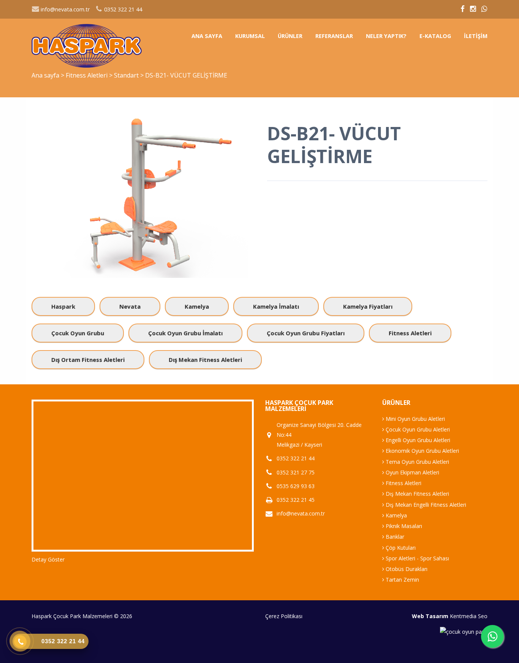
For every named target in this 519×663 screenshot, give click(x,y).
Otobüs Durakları (405, 569)
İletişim (475, 36)
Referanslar (334, 36)
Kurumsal (250, 36)
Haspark (63, 306)
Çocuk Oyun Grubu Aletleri (417, 429)
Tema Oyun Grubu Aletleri (416, 461)
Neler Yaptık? (386, 36)
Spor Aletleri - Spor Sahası (416, 558)
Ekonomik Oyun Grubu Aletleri (421, 450)
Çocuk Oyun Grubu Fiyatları (306, 333)
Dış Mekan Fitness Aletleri (205, 359)
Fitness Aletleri (87, 75)
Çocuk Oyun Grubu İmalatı (185, 333)
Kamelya (197, 306)
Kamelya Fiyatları (367, 306)
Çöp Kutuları (400, 547)
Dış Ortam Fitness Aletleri (88, 359)
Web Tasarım (430, 616)
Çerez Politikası (283, 616)
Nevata (130, 306)
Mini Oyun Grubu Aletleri (414, 418)
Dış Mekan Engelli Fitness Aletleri (425, 504)
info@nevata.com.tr (64, 9)
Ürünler (290, 36)
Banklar (394, 536)
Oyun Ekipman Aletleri (411, 472)
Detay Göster (48, 559)
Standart (127, 75)
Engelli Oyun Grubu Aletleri (417, 440)
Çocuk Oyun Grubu (77, 333)
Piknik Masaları (403, 526)
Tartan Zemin (401, 579)
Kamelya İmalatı (276, 306)
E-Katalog (435, 36)
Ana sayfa (206, 36)
